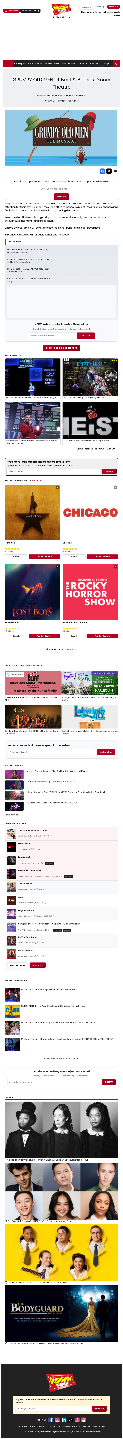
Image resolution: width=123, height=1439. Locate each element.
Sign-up (100, 7)
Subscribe (106, 752)
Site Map (87, 1426)
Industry (48, 63)
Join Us (51, 1426)
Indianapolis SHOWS (15, 823)
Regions (76, 1426)
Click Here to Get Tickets (61, 347)
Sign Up (61, 196)
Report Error (99, 1426)
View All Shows (17, 965)
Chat (56, 63)
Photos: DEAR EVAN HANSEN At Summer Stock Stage (29, 280)
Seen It (16, 556)
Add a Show (37, 965)
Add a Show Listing (30, 10)
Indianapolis (20, 63)
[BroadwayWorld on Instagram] (57, 1420)
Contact (42, 1426)
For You (17, 355)
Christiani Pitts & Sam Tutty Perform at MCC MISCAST (52, 802)
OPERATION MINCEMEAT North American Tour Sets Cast (36, 1282)
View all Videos (13, 814)
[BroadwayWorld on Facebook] (51, 1420)
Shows (38, 63)
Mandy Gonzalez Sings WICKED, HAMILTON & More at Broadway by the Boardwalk (66, 792)
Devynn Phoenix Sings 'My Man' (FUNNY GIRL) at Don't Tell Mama (57, 771)
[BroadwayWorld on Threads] (77, 1420)
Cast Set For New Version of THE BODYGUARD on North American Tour (29, 261)
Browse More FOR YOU (59, 1058)
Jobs (63, 63)
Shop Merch (13, 10)
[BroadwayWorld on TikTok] (70, 1420)
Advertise (22, 1426)
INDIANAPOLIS (61, 17)
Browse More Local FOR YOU (96, 449)
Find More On (59, 649)
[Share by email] (115, 171)
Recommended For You (16, 981)
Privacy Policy (93, 1431)
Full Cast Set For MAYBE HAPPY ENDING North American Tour (28, 270)
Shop (81, 63)
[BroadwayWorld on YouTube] (84, 1420)
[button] (116, 63)
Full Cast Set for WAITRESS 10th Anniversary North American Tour (27, 251)
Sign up (109, 1082)
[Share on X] (109, 171)
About (32, 1426)
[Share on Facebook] (102, 171)
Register (94, 63)
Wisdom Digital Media (54, 1431)
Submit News (63, 1426)
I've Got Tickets (44, 556)
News (30, 63)
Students (72, 63)
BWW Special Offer (34, 665)
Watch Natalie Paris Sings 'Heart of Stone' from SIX (51, 781)
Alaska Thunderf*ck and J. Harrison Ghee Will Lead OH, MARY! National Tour (46, 1159)
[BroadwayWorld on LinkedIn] (64, 1420)
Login (107, 63)
